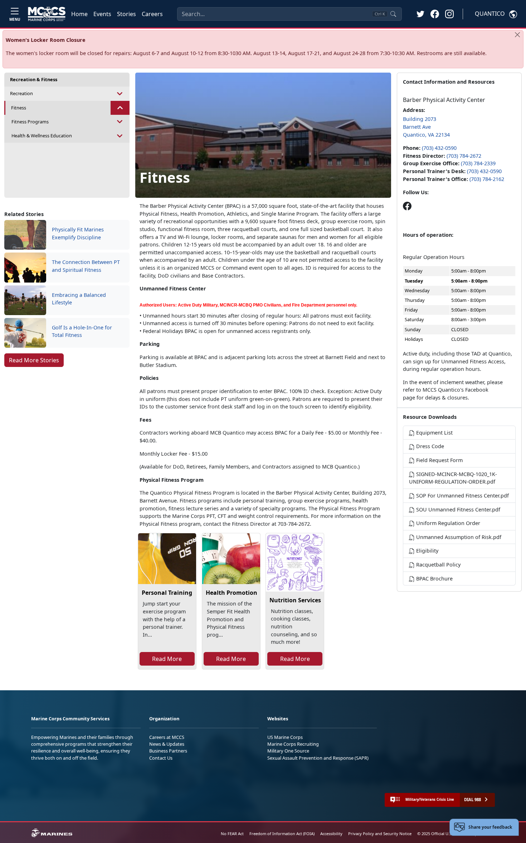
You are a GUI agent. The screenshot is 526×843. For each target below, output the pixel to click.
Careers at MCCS (166, 737)
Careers (152, 14)
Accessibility (331, 833)
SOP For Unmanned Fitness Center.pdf (462, 495)
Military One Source (288, 751)
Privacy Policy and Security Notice (379, 833)
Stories (126, 14)
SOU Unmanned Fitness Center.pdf (457, 509)
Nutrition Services (295, 600)
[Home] (46, 14)
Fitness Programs (30, 121)
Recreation (21, 93)
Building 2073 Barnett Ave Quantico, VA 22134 (426, 127)
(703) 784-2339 (478, 163)
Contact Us (160, 758)
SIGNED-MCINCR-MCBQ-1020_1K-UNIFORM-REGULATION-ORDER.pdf (453, 478)
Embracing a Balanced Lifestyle (79, 298)
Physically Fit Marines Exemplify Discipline (78, 233)
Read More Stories (34, 360)
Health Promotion (231, 593)
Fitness (18, 107)
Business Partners (168, 751)
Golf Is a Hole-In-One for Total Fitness (82, 331)
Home (79, 14)
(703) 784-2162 (486, 179)
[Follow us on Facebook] (407, 206)
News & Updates (166, 744)
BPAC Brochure (434, 578)
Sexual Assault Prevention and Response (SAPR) (318, 758)
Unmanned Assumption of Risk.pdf (458, 537)
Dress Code (429, 446)
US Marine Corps (285, 737)
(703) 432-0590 (439, 147)
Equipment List (434, 432)
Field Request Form (439, 460)
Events (102, 14)
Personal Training (167, 593)
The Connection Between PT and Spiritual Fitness (86, 266)
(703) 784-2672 (464, 155)
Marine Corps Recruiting (293, 744)
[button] (434, 14)
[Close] (517, 34)
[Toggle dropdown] (120, 94)
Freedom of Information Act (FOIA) (282, 833)
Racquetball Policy (438, 564)
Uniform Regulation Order (447, 523)
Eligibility (426, 550)
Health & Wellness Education (41, 135)
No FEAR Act (232, 833)
